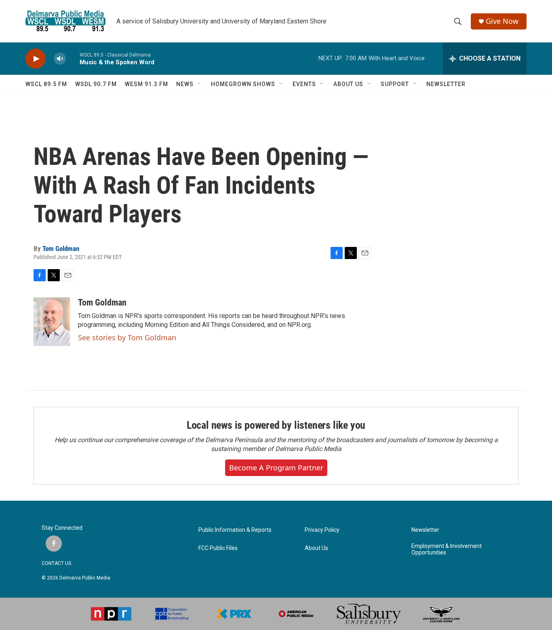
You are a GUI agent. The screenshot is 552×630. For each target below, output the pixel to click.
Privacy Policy (322, 530)
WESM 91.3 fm (146, 84)
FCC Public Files (218, 548)
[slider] (73, 58)
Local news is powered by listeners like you (276, 425)
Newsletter (425, 530)
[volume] (60, 59)
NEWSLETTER (446, 84)
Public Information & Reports (235, 530)
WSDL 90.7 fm (96, 84)
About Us (316, 548)
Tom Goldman (60, 248)
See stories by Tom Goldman (127, 337)
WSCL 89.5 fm (46, 84)
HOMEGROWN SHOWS (243, 84)
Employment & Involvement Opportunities (446, 549)
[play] (35, 58)
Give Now (502, 21)
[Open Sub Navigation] (199, 84)
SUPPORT (395, 84)
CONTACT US (56, 563)
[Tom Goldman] (52, 321)
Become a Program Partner (276, 467)
